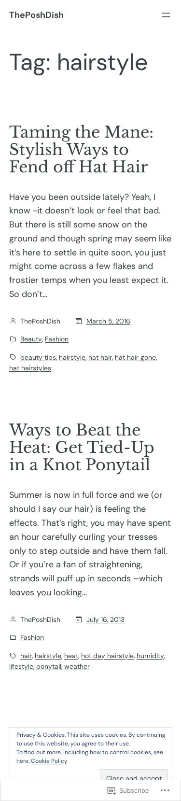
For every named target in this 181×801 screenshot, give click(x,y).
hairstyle (72, 357)
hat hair (100, 357)
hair (26, 655)
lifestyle (21, 666)
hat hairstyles (30, 368)
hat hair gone (135, 357)
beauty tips (38, 357)
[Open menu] (166, 15)
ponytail (48, 666)
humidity (150, 655)
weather (77, 666)
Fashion (57, 339)
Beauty (31, 339)
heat (71, 655)
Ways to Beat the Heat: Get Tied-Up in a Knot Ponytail (81, 448)
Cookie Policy (49, 761)
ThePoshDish (36, 15)
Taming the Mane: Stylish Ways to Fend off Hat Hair (81, 150)
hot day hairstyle (107, 655)
